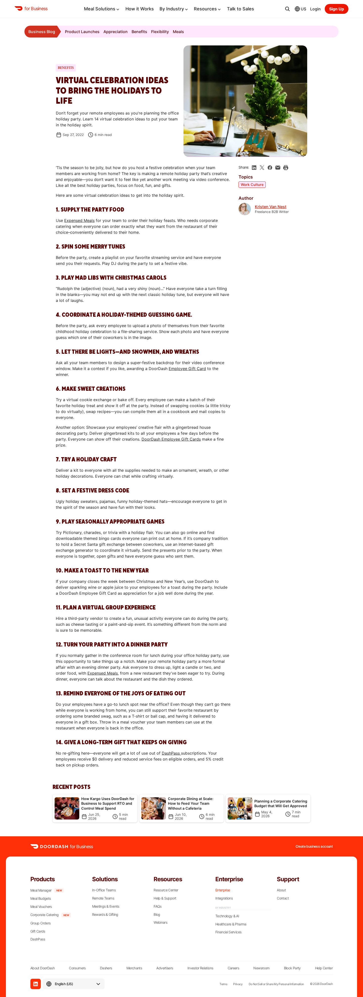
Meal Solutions (99, 8)
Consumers (77, 968)
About (281, 890)
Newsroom (261, 968)
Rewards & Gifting (105, 915)
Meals (178, 31)
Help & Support (165, 898)
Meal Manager (40, 890)
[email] (278, 168)
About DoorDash (42, 968)
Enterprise (222, 890)
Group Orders (40, 923)
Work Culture (252, 184)
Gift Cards (37, 931)
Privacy (238, 984)
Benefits (139, 31)
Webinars (160, 922)
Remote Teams (103, 898)
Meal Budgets (40, 898)
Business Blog (41, 31)
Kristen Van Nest (270, 206)
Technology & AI (227, 916)
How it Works (139, 8)
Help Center (324, 968)
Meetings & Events (105, 906)
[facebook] (270, 168)
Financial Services (228, 932)
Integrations (224, 898)
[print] (286, 168)
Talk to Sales (240, 8)
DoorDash (326, 984)
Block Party (292, 968)
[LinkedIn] (35, 984)
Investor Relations (200, 968)
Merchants (134, 968)
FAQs (157, 906)
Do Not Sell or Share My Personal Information (276, 984)
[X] (262, 168)
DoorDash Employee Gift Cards (171, 439)
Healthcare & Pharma (230, 924)
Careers (233, 968)
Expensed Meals (79, 220)
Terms (223, 984)
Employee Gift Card (187, 368)
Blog (157, 915)
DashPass (171, 753)
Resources (205, 8)
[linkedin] (254, 168)
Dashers (106, 968)
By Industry (172, 8)
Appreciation (115, 31)
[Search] (287, 9)
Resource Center (166, 890)
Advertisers (164, 968)
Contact (283, 898)
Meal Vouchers (41, 907)
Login (315, 8)
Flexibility (160, 31)
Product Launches (82, 31)
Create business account (314, 846)
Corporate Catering (44, 915)
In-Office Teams (104, 890)
